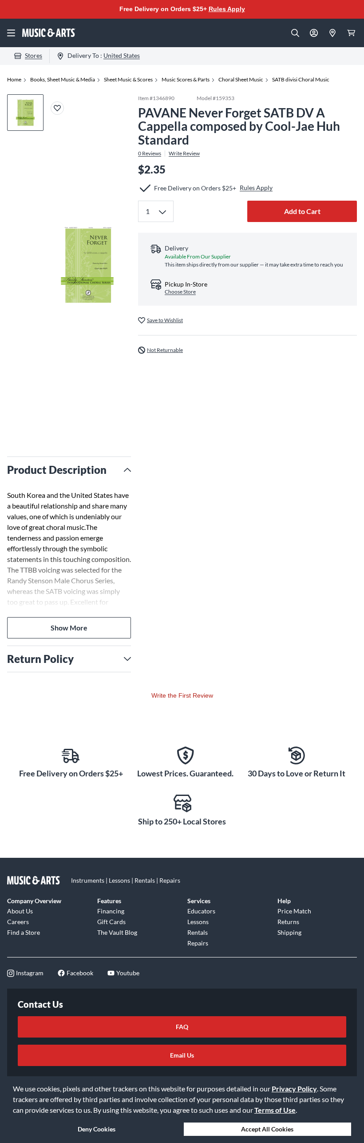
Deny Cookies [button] (96, 1129)
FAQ (182, 1026)
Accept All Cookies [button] (267, 1129)
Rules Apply (227, 8)
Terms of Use (275, 1110)
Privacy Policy (294, 1088)
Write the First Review (182, 695)
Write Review (184, 153)
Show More (69, 627)
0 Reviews (149, 153)
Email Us (182, 1055)
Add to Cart (302, 211)
